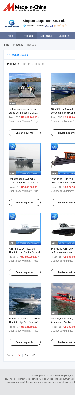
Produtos (28, 35)
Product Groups (19, 54)
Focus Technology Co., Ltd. (61, 375)
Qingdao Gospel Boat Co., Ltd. (44, 21)
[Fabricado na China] (25, 7)
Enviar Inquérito (24, 132)
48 (33, 355)
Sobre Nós (46, 35)
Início (10, 35)
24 (18, 355)
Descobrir (64, 35)
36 (26, 355)
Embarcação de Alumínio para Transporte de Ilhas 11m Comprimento (24, 182)
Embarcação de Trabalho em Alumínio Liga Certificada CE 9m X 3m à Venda (24, 322)
